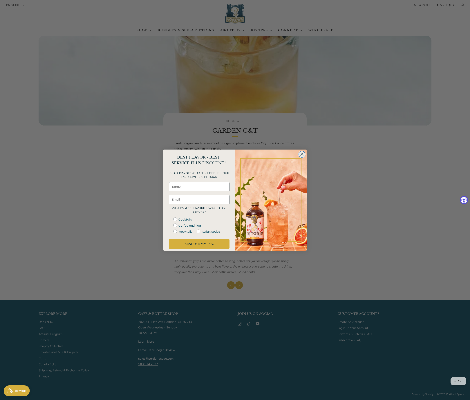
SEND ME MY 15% (199, 243)
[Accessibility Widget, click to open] (464, 200)
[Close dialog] (302, 154)
